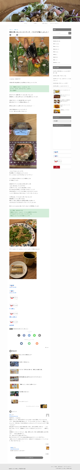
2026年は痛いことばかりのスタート (61, 86)
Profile (56, 466)
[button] (39, 335)
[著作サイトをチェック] (21, 343)
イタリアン (21, 328)
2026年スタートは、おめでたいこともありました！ (62, 79)
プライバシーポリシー (67, 466)
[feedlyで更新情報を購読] (29, 343)
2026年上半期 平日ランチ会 (59, 75)
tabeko (11, 447)
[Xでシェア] (19, 335)
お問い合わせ (60, 466)
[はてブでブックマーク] (29, 335)
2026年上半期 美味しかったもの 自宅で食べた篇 (62, 72)
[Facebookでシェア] (24, 335)
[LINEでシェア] (34, 335)
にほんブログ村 (12, 287)
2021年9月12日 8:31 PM (13, 416)
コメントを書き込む (29, 457)
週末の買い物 (16, 328)
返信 (47, 444)
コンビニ (26, 328)
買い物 (12, 328)
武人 (10, 414)
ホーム (52, 466)
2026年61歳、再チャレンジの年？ (60, 83)
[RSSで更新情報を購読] (37, 343)
